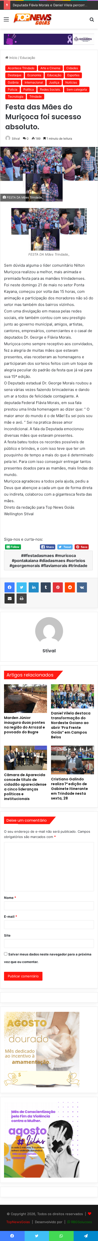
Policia (12, 89)
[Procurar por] (91, 21)
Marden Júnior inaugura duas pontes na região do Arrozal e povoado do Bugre (24, 725)
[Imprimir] (22, 598)
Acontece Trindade (21, 68)
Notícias (71, 82)
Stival (16, 138)
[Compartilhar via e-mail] (10, 598)
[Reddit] (70, 587)
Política (28, 89)
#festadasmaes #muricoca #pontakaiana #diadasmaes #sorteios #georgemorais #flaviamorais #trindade (48, 560)
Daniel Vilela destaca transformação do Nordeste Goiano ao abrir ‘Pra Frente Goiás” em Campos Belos (70, 725)
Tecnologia (15, 96)
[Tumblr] (46, 587)
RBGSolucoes (81, 1222)
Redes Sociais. (50, 89)
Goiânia (13, 82)
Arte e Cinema (50, 68)
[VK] (82, 587)
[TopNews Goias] (33, 19)
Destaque (14, 75)
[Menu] (6, 21)
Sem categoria (77, 89)
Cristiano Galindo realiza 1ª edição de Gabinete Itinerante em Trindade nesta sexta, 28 (69, 789)
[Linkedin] (34, 587)
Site (7, 935)
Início (12, 58)
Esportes (73, 75)
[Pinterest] (58, 587)
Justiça (54, 82)
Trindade (35, 96)
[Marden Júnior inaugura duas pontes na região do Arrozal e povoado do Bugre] (25, 698)
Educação (27, 58)
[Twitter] (22, 587)
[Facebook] (10, 587)
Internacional (34, 82)
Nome (10, 898)
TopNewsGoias (18, 1222)
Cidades (72, 68)
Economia (34, 75)
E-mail (10, 916)
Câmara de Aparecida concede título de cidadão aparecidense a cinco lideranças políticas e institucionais (25, 786)
